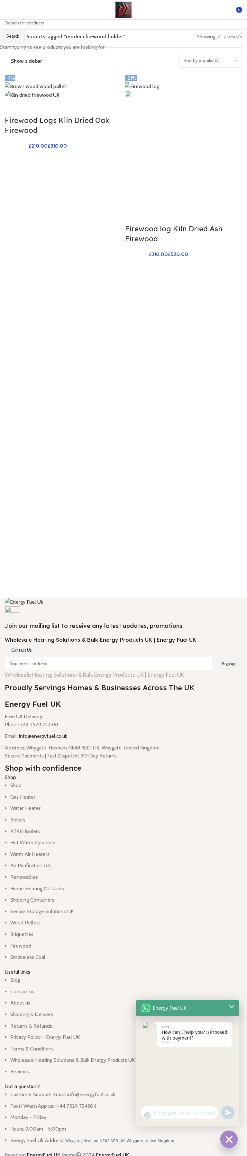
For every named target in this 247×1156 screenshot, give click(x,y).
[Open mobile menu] (7, 9)
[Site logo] (123, 9)
